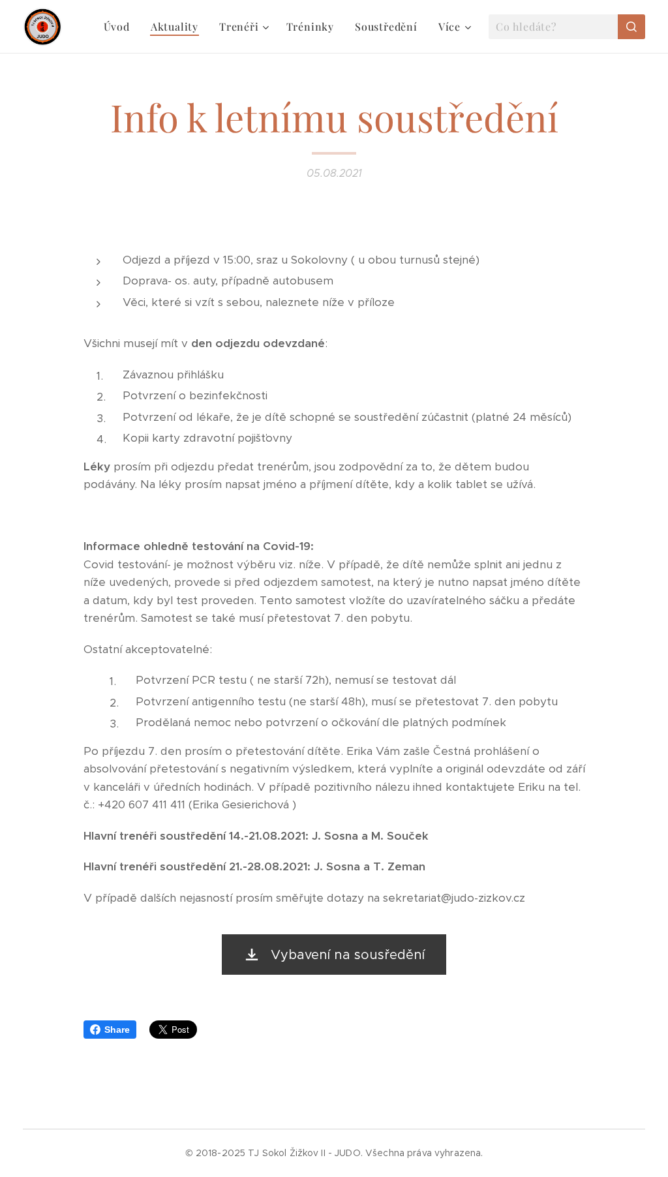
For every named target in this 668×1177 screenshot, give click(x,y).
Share (117, 1029)
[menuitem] (120, 26)
